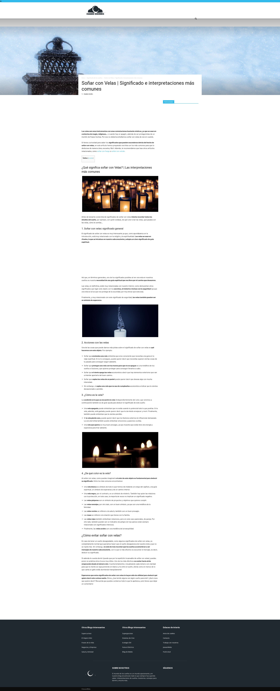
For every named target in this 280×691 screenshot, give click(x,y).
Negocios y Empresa (89, 647)
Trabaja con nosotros (170, 643)
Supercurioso (86, 633)
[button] (195, 19)
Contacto (166, 638)
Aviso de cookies (169, 633)
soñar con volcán (118, 151)
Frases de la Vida (88, 643)
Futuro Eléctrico (128, 647)
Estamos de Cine (128, 638)
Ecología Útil (126, 643)
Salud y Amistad (87, 652)
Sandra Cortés (88, 94)
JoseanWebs (167, 647)
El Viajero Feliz (87, 638)
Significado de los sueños (94, 78)
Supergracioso (127, 633)
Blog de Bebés (127, 652)
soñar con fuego (103, 151)
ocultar (90, 158)
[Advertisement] (158, 10)
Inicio (83, 78)
